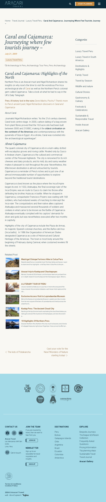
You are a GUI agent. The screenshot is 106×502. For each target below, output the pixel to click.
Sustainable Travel (87, 454)
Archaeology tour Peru (37, 65)
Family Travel (81, 75)
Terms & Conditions (13, 484)
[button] (98, 4)
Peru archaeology (57, 65)
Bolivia (57, 435)
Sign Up (32, 464)
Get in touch (16, 453)
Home (7, 21)
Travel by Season (83, 80)
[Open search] (70, 4)
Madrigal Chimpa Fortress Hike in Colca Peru (42, 259)
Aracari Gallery (82, 130)
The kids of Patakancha (19, 352)
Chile (57, 441)
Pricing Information (88, 447)
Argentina (59, 445)
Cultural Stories (82, 92)
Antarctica (59, 458)
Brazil (57, 448)
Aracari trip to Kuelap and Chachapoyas (39, 272)
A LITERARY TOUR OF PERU (33, 284)
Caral (28, 88)
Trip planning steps (88, 451)
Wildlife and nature (84, 86)
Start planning (85, 4)
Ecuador (58, 451)
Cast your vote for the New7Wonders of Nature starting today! (56, 352)
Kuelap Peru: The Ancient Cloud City (37, 309)
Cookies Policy (11, 486)
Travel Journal (18, 21)
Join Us (32, 440)
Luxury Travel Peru (34, 21)
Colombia (59, 454)
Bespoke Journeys (88, 432)
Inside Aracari (82, 124)
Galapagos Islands (63, 438)
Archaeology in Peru (16, 65)
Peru (57, 432)
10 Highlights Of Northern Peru (35, 321)
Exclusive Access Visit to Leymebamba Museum (43, 296)
